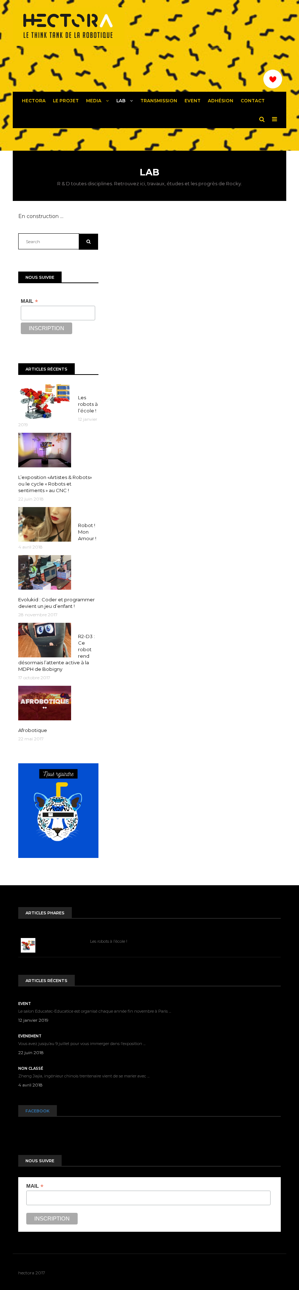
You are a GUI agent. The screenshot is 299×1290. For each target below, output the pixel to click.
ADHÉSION (220, 100)
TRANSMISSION (158, 100)
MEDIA (94, 100)
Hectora (34, 100)
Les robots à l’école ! (108, 941)
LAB (121, 100)
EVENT (193, 100)
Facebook (38, 1110)
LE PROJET (66, 100)
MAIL (29, 301)
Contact (253, 100)
